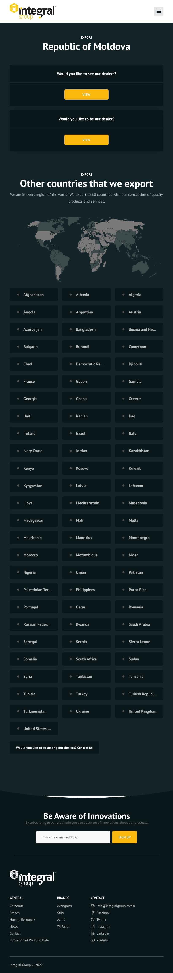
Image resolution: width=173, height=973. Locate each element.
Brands (15, 913)
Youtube (103, 940)
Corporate (17, 906)
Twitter (101, 919)
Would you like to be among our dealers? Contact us (54, 747)
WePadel (63, 926)
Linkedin (103, 933)
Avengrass (64, 906)
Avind (61, 919)
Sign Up (125, 837)
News (14, 926)
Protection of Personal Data (29, 940)
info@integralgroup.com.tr (116, 906)
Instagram (104, 926)
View (86, 94)
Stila (60, 913)
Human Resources (23, 919)
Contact (15, 933)
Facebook (104, 913)
